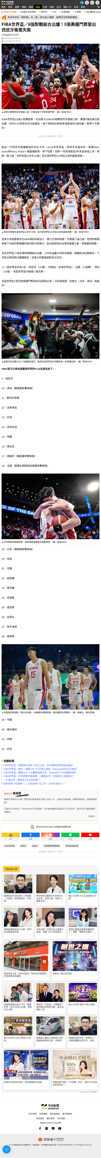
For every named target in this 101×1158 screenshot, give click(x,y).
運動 (38, 7)
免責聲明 (43, 1114)
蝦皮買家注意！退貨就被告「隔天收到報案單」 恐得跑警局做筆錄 (26, 974)
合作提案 (61, 1118)
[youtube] (59, 1128)
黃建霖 (8, 35)
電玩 (65, 6)
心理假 (78, 11)
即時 (10, 6)
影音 (76, 6)
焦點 (3, 6)
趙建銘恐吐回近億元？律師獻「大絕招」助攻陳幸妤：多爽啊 (17, 898)
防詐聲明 (33, 1114)
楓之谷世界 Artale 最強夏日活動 (82, 897)
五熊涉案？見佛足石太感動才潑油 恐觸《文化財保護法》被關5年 (50, 930)
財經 (52, 6)
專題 (24, 6)
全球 (45, 6)
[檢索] (92, 3)
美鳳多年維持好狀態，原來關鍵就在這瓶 (23, 1082)
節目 (83, 6)
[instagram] (46, 1128)
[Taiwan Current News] (82, 3)
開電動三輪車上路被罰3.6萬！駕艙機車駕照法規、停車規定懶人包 (50, 1039)
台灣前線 (65, 11)
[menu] (98, 7)
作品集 (91, 816)
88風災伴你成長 (28, 11)
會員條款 (40, 1118)
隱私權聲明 (55, 1114)
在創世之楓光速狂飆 (62, 973)
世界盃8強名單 (71, 845)
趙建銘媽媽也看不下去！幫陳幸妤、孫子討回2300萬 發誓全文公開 (18, 1007)
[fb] (40, 1128)
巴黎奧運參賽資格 (52, 845)
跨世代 (44, 11)
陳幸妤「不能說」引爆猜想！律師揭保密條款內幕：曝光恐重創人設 (50, 1007)
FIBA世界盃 (9, 845)
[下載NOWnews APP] (87, 3)
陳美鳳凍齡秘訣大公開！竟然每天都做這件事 (17, 930)
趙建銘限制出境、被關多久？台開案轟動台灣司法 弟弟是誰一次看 (82, 1039)
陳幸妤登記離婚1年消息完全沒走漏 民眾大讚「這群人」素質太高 (50, 898)
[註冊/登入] (97, 3)
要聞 (17, 6)
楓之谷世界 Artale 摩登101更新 (17, 1039)
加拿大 (35, 845)
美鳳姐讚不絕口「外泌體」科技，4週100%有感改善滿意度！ (75, 1083)
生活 (59, 6)
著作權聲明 (67, 1114)
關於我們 (50, 1118)
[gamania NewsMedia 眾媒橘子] (50, 1140)
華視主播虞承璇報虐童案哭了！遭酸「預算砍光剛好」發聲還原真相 (82, 930)
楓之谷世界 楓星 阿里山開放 (82, 1004)
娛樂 (31, 6)
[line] (53, 1128)
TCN (54, 11)
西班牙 (23, 845)
